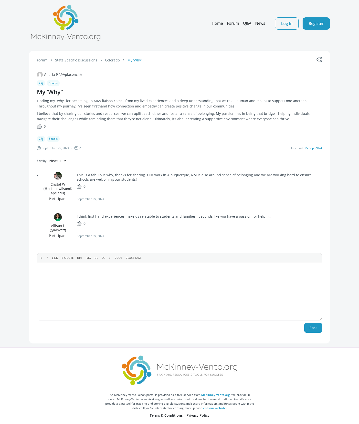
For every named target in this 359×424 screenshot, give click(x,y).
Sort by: (42, 161)
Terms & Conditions (166, 415)
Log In (287, 23)
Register (316, 23)
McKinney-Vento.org (215, 395)
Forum (233, 23)
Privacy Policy (198, 415)
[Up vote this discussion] (39, 127)
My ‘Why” (134, 60)
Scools (53, 83)
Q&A (247, 23)
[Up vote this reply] (79, 187)
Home (217, 23)
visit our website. (215, 408)
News (260, 23)
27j (41, 83)
